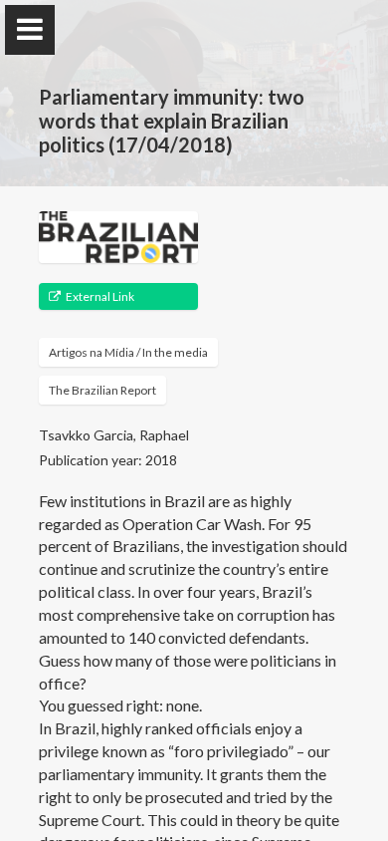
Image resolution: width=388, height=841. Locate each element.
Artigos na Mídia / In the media (128, 352)
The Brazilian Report (102, 390)
